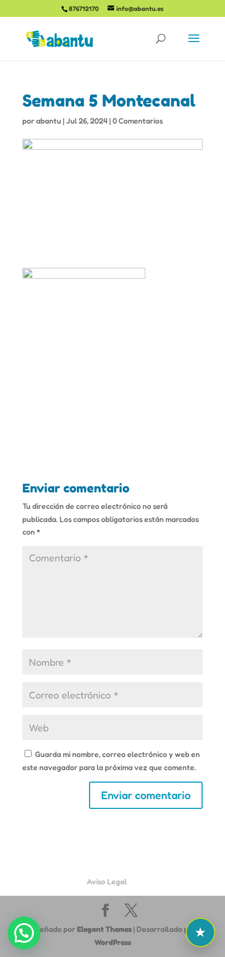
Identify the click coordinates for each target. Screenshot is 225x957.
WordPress (112, 942)
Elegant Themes (104, 928)
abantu (48, 120)
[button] (24, 933)
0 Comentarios (137, 120)
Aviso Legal (107, 881)
